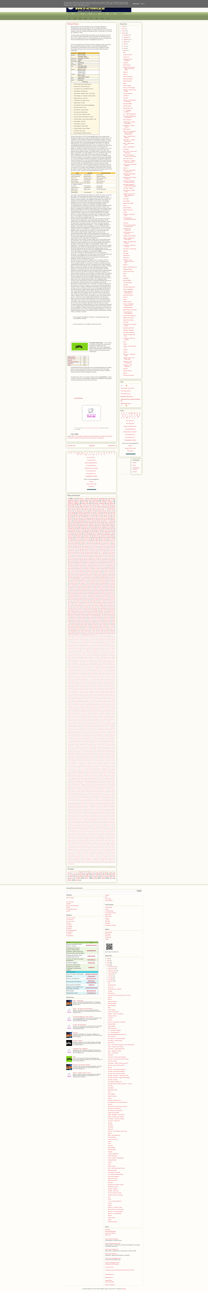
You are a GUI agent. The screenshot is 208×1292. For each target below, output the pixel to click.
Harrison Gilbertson (88, 713)
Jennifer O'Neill (94, 731)
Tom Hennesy (90, 850)
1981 (85, 873)
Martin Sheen (96, 775)
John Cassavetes (98, 738)
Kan (83, 556)
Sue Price (104, 565)
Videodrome (126, 255)
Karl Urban (110, 503)
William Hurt (88, 568)
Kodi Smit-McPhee (92, 757)
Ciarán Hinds (86, 674)
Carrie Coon (97, 544)
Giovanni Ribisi (93, 595)
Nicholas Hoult (88, 562)
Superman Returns (128, 295)
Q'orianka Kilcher (72, 809)
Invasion (93, 596)
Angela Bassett (79, 574)
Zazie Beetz (85, 634)
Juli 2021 (110, 975)
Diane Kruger (112, 688)
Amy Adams (83, 541)
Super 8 (125, 168)
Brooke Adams (99, 663)
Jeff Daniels (85, 600)
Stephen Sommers (97, 841)
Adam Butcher (91, 636)
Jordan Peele (108, 605)
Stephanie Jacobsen (110, 838)
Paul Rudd (76, 507)
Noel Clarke (112, 794)
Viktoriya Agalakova (77, 856)
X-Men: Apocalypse (128, 289)
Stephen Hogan (100, 840)
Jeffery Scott (71, 731)
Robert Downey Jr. (106, 500)
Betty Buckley (90, 655)
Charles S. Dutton (86, 670)
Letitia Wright (103, 608)
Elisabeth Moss (102, 695)
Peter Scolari (102, 806)
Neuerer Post (71, 445)
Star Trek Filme (70, 902)
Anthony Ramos (107, 574)
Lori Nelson (78, 766)
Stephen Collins (86, 840)
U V (90, 454)
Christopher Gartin (72, 674)
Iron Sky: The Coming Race (79, 1024)
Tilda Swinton (81, 632)
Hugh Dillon (91, 717)
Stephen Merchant (75, 841)
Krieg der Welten (127, 103)
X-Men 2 (125, 297)
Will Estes (84, 859)
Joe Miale (110, 735)
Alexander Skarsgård (74, 541)
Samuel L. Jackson (84, 498)
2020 (75, 18)
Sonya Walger (112, 837)
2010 (93, 876)
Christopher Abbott (92, 673)
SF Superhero (69, 932)
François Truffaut (79, 705)
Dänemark (109, 589)
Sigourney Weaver (73, 501)
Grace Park (86, 710)
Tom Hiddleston (98, 850)
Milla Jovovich (97, 536)
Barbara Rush (90, 652)
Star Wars (103, 13)
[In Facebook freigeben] (76, 434)
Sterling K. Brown (103, 629)
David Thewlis (70, 686)
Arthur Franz (82, 651)
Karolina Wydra (74, 751)
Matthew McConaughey (93, 612)
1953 (72, 871)
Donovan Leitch (77, 692)
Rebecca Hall (90, 621)
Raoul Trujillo (73, 812)
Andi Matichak (105, 643)
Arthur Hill (88, 651)
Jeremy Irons (70, 602)
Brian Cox (109, 577)
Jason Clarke (73, 728)
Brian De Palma (89, 513)
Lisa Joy (73, 766)
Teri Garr (99, 846)
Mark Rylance (80, 611)
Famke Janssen (110, 592)
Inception (70, 360)
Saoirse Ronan (110, 564)
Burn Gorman (90, 664)
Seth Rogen (83, 834)
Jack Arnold (97, 506)
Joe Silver (81, 736)
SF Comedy (95, 13)
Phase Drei (90, 620)
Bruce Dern (113, 663)
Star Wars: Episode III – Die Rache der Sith (129, 181)
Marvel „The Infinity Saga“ (72, 905)
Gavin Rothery (86, 707)
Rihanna (108, 623)
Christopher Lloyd (93, 583)
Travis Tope (83, 853)
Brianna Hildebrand (103, 661)
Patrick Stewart (106, 536)
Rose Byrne (102, 564)
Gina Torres (85, 595)
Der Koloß (125, 322)
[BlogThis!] (73, 434)
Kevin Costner (78, 608)
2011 (97, 876)
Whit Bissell (104, 633)
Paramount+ (91, 486)
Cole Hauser (112, 583)
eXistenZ (125, 251)
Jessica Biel (83, 732)
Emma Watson (98, 698)
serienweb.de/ (91, 993)
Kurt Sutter (78, 759)
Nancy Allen (71, 791)
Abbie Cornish (93, 524)
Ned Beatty (91, 793)
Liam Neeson (71, 438)
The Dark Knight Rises (73, 361)
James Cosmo (98, 725)
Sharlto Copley (97, 565)
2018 (86, 18)
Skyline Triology (70, 897)
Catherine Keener (84, 580)
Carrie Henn (88, 667)
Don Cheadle (72, 509)
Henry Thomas (70, 716)
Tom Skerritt (86, 567)
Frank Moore (93, 704)
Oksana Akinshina (85, 796)
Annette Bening (88, 574)
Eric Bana (96, 592)
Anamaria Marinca (98, 643)
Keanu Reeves (72, 505)
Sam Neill (111, 537)
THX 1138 (125, 198)
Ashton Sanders (102, 651)
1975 (109, 871)
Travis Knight (76, 853)
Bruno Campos (78, 664)
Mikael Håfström (88, 787)
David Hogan (109, 683)
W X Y (96, 454)
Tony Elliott (85, 852)
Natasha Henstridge (78, 521)
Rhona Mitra (81, 564)
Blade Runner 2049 (128, 203)
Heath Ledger (111, 713)
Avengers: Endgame (128, 330)
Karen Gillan (78, 518)
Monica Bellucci (111, 788)
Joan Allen (70, 735)
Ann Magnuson (90, 646)
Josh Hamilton (75, 747)
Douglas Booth (84, 692)
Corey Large (89, 677)
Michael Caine (77, 438)
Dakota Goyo (102, 584)
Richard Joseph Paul (89, 815)
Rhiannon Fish (82, 813)
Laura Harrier (111, 760)
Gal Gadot (95, 550)
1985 (101, 873)
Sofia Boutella (71, 629)
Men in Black (101, 781)
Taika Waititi (100, 630)
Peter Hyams (76, 620)
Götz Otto (106, 711)
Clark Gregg (102, 527)
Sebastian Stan (78, 565)
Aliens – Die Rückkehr (129, 147)
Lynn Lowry (77, 769)
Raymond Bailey (93, 812)
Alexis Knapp (104, 640)
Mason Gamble (101, 776)
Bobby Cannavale (81, 577)
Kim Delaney (109, 756)
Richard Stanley (84, 623)
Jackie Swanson (103, 722)
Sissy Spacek (89, 837)
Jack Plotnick (95, 722)
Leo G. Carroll (78, 763)
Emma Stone (83, 698)
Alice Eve (74, 572)
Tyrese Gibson (86, 540)
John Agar (71, 603)
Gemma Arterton (94, 707)
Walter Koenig (110, 567)
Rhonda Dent (88, 813)
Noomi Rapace (98, 617)
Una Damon (102, 855)
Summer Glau (93, 843)
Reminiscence (126, 65)
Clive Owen (109, 527)
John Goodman (95, 555)
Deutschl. (88, 515)
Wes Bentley (78, 859)
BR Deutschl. (84, 575)
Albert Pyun (85, 503)
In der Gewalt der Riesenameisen (127, 312)
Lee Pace (71, 558)
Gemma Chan (112, 593)
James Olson (77, 726)
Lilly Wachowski (78, 534)
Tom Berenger (78, 850)
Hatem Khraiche (97, 713)
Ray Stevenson (81, 621)
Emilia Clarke (80, 592)
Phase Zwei (108, 937)
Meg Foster (74, 781)
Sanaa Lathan (86, 627)
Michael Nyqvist (111, 784)
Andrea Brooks (112, 643)
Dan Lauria (96, 680)
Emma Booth (76, 698)
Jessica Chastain (110, 553)
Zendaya (104, 568)
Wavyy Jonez (111, 858)
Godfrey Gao (70, 710)
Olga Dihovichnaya (108, 796)
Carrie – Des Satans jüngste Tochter (128, 304)
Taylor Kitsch (71, 846)
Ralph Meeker (88, 810)
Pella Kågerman (108, 803)
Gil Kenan (79, 595)
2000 (97, 874)
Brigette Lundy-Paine (79, 663)
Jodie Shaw (91, 735)
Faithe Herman (107, 701)
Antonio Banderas (71, 649)
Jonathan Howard (79, 744)
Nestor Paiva (106, 615)
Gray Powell (113, 710)
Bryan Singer (75, 527)
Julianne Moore (93, 606)
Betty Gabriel (98, 575)
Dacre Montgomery (98, 679)
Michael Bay (93, 519)
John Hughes (81, 739)
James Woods (106, 598)
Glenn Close (105, 530)
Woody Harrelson (85, 507)
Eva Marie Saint (105, 700)
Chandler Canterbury (104, 580)
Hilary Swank (103, 716)
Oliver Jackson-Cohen (75, 797)
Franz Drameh (71, 705)
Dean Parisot (85, 587)
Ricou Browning (101, 623)
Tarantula (125, 223)
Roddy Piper (105, 821)
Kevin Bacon (70, 608)
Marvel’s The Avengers (129, 87)
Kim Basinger (103, 756)
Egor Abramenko (86, 695)
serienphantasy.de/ (91, 987)
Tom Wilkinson (100, 438)
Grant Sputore (99, 710)
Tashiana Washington (111, 844)
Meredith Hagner (108, 781)
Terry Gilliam (70, 847)
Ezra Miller (102, 592)
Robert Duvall (93, 818)
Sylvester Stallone (85, 630)
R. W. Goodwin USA (95, 809)
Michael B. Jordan (111, 612)
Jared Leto (87, 599)
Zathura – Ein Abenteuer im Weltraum (129, 100)
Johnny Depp (90, 741)
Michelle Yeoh (98, 561)
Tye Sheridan (78, 540)
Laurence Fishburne (73, 503)
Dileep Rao (78, 689)
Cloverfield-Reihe (92, 676)
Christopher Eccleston (111, 673)
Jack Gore (77, 722)
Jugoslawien (74, 748)
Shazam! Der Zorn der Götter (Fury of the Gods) (129, 69)
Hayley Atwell (104, 713)
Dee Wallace (79, 547)
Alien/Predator (110, 524)
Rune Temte (94, 825)
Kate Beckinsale (97, 751)
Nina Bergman (81, 794)
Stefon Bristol (93, 838)
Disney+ (91, 481)
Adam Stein (97, 636)
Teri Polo (104, 846)
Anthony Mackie (92, 505)
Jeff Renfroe (113, 729)
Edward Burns (93, 694)
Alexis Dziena (97, 640)
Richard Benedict (96, 813)
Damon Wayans (72, 680)
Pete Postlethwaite (90, 804)
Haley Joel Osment (72, 713)
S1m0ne (125, 349)
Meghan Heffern (81, 781)
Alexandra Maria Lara (76, 640)
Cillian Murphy (95, 436)
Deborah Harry (82, 688)
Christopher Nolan (87, 436)
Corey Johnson (83, 677)
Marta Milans (74, 775)
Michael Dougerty (112, 782)
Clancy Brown (98, 674)
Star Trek (111, 13)
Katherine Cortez (82, 753)
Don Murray (80, 691)
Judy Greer (75, 556)
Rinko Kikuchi (112, 816)
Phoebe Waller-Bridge (75, 807)
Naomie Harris (104, 791)
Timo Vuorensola (80, 849)
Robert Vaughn (102, 624)
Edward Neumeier (78, 695)
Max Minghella (86, 779)
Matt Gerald (91, 778)
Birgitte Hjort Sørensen (108, 657)
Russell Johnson (108, 825)
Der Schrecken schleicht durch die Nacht (129, 225)
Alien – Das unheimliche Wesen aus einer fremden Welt (129, 133)
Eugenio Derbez (97, 700)
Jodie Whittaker (98, 735)
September (127, 39)
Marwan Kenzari (71, 776)
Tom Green (84, 850)
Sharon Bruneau (97, 834)
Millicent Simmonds (75, 788)
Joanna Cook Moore (83, 735)
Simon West (83, 837)
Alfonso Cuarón (107, 571)
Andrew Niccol (106, 512)
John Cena (105, 738)
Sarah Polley (73, 831)
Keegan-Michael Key (73, 754)
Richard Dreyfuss (112, 813)
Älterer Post (111, 445)
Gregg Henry (71, 711)
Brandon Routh (94, 660)
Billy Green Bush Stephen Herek (96, 657)
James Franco (72, 553)
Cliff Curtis (86, 676)
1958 (87, 871)
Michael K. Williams (80, 784)
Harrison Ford (89, 506)
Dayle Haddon (111, 686)
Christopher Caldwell (102, 673)
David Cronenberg (98, 498)
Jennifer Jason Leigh (99, 553)
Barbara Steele (97, 652)
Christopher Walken (103, 583)
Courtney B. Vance (110, 677)
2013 (107, 876)
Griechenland (84, 711)
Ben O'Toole (82, 654)
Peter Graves (89, 806)
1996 (83, 874)
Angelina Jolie (71, 525)
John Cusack (88, 603)
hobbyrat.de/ (91, 956)
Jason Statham (86, 728)
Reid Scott (110, 812)
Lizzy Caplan (111, 608)
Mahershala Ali (103, 609)
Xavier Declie (71, 634)
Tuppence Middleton (71, 855)
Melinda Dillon (95, 781)
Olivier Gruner (89, 797)
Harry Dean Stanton (72, 596)
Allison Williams (98, 642)
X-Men (125, 299)
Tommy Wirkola (78, 852)
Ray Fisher (74, 621)
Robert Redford (75, 821)
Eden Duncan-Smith (85, 694)
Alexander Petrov (89, 571)
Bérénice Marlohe (98, 664)
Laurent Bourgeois (71, 762)
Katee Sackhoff (74, 753)
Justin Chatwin (84, 750)
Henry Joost (111, 714)
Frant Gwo (105, 704)
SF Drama (68, 923)
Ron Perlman (78, 537)
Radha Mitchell (74, 810)
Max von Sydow (105, 779)
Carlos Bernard (75, 667)
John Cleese (111, 738)
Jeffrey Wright (93, 600)
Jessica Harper (89, 732)
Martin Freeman (89, 775)
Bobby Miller (101, 658)
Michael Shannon (78, 785)
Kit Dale (80, 757)
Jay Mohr (106, 728)
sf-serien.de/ (91, 976)
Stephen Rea (83, 841)
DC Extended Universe (71, 909)
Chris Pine (105, 513)
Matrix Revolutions (128, 78)
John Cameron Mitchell (82, 738)
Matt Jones (96, 778)
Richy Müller (93, 623)
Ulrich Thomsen (96, 855)
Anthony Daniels (82, 505)
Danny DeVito (94, 682)
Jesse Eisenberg (75, 732)
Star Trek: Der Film (128, 158)
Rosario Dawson (109, 824)
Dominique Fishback (103, 547)
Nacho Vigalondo (112, 790)
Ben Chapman (75, 654)
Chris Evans (102, 507)
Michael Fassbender (102, 519)
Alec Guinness (72, 571)
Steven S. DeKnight (72, 843)
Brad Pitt (72, 660)
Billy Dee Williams (85, 657)
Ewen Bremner (86, 701)
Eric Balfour (104, 698)
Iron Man (125, 98)
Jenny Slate (108, 731)
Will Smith (111, 633)
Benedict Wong (92, 543)
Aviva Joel (78, 652)
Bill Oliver (106, 655)
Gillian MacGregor (91, 708)
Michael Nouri (103, 784)
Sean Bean (70, 565)
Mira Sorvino (83, 788)
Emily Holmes (70, 698)
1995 (79, 874)
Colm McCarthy (75, 677)
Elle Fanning (97, 590)
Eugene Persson (90, 700)
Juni (125, 46)
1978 (73, 873)
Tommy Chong (112, 850)
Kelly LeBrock (99, 754)
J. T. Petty (113, 720)
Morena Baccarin (71, 615)
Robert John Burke (107, 818)
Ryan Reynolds (103, 537)
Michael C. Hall (83, 782)
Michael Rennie (70, 785)
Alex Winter (100, 639)
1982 (89, 873)
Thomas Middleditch (72, 632)
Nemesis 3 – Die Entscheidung (127, 362)
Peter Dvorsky (74, 806)
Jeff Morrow (101, 729)
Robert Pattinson (84, 624)
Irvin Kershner (86, 720)
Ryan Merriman (93, 827)
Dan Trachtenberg (111, 584)
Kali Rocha (104, 750)
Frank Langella (86, 704)
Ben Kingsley (80, 513)
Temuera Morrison (86, 846)
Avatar (73, 652)
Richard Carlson (106, 621)
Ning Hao (87, 794)
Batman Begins (71, 356)
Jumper (125, 212)
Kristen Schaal (104, 757)
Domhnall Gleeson (109, 528)
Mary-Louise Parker (93, 776)
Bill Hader (96, 655)
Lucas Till (112, 766)
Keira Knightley (87, 754)
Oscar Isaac (89, 521)
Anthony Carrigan (78, 648)
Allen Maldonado (90, 642)
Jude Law (85, 510)
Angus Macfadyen (81, 646)
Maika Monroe (93, 559)
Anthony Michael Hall (96, 648)
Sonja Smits (106, 837)
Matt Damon (94, 534)
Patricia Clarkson (74, 800)
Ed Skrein (74, 590)
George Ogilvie (75, 708)
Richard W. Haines (75, 816)
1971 (102, 871)
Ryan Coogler (95, 626)
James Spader (83, 531)
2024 (123, 26)
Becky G (69, 654)
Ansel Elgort (79, 525)
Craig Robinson (77, 679)
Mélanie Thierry (80, 615)
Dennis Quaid (102, 587)
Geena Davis (104, 593)
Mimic (114, 561)
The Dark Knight (72, 358)
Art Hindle (76, 651)
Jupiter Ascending (127, 76)
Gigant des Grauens (128, 320)
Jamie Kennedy (79, 599)
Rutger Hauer (93, 438)
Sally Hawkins (109, 827)
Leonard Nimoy (97, 518)
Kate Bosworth (104, 751)
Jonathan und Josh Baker (106, 744)
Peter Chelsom (109, 804)
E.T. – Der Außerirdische (129, 114)
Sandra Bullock (94, 627)
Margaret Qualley (81, 772)
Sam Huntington (82, 828)
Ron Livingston (71, 626)
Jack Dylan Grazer (103, 596)
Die (82, 453)
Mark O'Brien (81, 773)
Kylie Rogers (90, 759)
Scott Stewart (108, 831)
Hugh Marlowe (104, 717)
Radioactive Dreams (128, 375)
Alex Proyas (83, 639)
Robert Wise (95, 564)
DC (87, 465)
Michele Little (108, 785)
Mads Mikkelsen (84, 559)
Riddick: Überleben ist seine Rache (128, 238)
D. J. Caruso (90, 679)
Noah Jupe (100, 794)
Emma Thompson (90, 698)
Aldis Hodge (112, 569)
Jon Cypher (71, 742)
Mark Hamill (85, 519)
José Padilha (94, 747)
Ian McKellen (95, 552)
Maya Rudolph (112, 779)
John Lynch (70, 605)
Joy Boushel (101, 747)
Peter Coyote (108, 618)
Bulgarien (85, 664)
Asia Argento (108, 651)
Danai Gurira (109, 680)
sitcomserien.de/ (91, 978)
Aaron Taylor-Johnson (72, 569)
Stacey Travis (79, 838)
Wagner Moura (91, 858)
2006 (76, 876)
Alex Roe (89, 639)
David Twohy (90, 528)
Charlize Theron (105, 544)
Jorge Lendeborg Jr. (98, 745)
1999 (93, 874)
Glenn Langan (104, 708)
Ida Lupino (88, 719)
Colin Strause (80, 584)
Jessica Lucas (104, 732)
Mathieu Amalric (76, 778)
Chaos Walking (127, 207)
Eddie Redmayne (75, 694)
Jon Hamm (77, 742)
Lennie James (71, 763)
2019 (80, 18)
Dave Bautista (71, 506)
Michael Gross (71, 561)
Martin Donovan (81, 775)
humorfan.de (91, 959)
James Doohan (111, 552)
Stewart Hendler (81, 843)
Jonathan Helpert (71, 744)
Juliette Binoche (102, 606)
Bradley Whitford (101, 577)
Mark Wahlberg (95, 611)
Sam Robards (104, 828)
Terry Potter (76, 847)
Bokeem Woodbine (91, 577)
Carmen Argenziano (103, 578)
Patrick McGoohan (96, 800)
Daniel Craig (80, 586)
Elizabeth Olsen (94, 549)
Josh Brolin (108, 516)
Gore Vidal (80, 710)
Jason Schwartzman (96, 599)
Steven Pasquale (112, 841)
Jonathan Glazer (110, 742)
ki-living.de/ (91, 962)
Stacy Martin (86, 838)
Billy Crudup (78, 657)
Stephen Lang (108, 522)
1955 (79, 871)
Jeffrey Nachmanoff (79, 731)
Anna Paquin (98, 541)
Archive (100, 649)
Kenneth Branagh (96, 556)
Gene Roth (100, 707)
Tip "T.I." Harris (99, 849)
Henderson (91, 714)
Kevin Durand (76, 756)
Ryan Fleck (80, 827)
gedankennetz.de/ (91, 945)
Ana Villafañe (83, 643)
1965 (91, 871)
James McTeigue (71, 726)
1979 (76, 873)
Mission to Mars (127, 301)
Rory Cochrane (94, 824)
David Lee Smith (82, 685)
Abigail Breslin (112, 540)
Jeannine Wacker (76, 600)
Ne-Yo (86, 793)
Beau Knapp (111, 652)
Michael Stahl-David (94, 785)
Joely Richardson (86, 555)
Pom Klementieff (96, 807)
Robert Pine (100, 819)
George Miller (103, 550)
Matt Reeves (83, 612)
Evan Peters (71, 701)
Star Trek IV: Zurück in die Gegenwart (130, 152)
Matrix (124, 83)
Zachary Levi (78, 634)
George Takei (97, 530)
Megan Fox (102, 612)
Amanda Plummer (82, 572)
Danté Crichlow (108, 682)
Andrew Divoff (71, 574)
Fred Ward (88, 593)
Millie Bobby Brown (109, 614)
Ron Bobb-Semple (85, 822)
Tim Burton (98, 632)
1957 (83, 871)
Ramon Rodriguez (95, 810)
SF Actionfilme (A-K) (91, 471)
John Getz (70, 739)
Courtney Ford (70, 679)
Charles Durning (78, 670)
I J (95, 453)
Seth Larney (77, 834)
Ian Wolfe (83, 719)
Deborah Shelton (98, 688)
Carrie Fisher (98, 513)
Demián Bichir (87, 547)
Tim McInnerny (111, 847)
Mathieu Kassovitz (83, 778)
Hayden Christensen (72, 552)
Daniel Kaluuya (88, 586)
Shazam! (125, 72)
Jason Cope (79, 728)
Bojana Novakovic (108, 658)
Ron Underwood (74, 824)
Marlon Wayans (103, 773)
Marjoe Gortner (106, 772)
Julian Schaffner (85, 606)
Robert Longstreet (83, 819)
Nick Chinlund (75, 617)
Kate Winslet (111, 606)
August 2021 (111, 973)
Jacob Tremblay (78, 723)
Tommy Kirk (71, 852)
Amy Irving (100, 572)
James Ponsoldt (85, 726)
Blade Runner (126, 129)
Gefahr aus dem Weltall (129, 235)
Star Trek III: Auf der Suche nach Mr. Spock (129, 155)
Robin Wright (111, 624)
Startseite (92, 445)
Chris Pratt (95, 501)
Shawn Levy (111, 627)
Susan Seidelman (107, 843)
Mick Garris (74, 787)
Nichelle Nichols (79, 562)
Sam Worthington (90, 522)
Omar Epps (95, 797)
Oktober (126, 37)
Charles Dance (75, 581)
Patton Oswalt (104, 800)
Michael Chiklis (90, 782)
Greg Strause (101, 595)
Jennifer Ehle (111, 600)
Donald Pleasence (110, 691)
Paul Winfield (82, 803)
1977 (69, 873)
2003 (110, 874)
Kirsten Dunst (74, 757)
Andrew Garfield (80, 645)
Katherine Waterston (91, 753)
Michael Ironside (72, 614)
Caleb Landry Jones (88, 544)
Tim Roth (74, 849)
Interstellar (70, 363)
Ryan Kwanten (86, 827)
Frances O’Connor (71, 704)
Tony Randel (104, 852)
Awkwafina (84, 652)
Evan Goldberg (112, 700)
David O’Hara (96, 685)
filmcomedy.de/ (91, 990)
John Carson (91, 738)
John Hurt (102, 555)
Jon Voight (89, 742)
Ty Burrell (79, 855)
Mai (125, 48)
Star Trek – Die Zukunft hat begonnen (129, 171)
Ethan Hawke (110, 549)
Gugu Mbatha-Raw (92, 711)
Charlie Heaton (94, 670)
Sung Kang (100, 843)
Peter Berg (103, 804)
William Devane (90, 859)
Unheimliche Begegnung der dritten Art (129, 116)
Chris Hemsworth (93, 500)
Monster (69, 790)
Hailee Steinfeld (112, 711)
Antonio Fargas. (79, 649)
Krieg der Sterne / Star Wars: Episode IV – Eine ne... (129, 195)
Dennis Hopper (93, 587)
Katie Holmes (109, 436)
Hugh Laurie (97, 717)
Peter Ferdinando (82, 806)
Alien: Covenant (127, 119)
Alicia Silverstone (75, 642)
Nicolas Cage (96, 562)
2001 (101, 874)
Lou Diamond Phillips (86, 766)
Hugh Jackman (98, 509)
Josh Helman (82, 747)
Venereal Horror (94, 567)
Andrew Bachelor (72, 645)
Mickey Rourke (80, 787)
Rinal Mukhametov (105, 816)
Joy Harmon (107, 747)
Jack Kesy (82, 722)
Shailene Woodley (88, 565)
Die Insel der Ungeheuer (129, 315)
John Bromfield (109, 736)
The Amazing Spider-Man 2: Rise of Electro (83, 1016)
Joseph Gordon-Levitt (109, 531)
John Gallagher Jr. (109, 603)
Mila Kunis (106, 787)
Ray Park (86, 812)
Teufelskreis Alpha (128, 307)
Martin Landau (103, 611)
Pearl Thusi (88, 803)
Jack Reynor (72, 598)
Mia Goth (77, 782)
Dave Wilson (74, 683)
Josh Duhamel (71, 533)
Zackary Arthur (100, 862)
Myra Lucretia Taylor (95, 790)
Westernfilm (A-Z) (126, 403)
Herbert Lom (89, 716)
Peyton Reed (108, 806)
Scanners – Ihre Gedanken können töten (128, 261)
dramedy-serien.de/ (91, 974)
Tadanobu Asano (87, 844)
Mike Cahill (100, 614)
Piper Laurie (89, 807)
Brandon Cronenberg (86, 660)
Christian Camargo (77, 673)
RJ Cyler (102, 809)
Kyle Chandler (105, 533)
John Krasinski (88, 739)
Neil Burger (71, 562)
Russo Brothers (86, 537)
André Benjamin (103, 645)
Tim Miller (69, 849)
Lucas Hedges (106, 766)
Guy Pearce (111, 550)
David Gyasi (103, 683)
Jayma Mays (111, 728)
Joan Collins (75, 735)
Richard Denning (104, 813)
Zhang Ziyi (112, 862)
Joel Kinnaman (102, 736)
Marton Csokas (104, 775)
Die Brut (125, 264)
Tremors (92, 512)
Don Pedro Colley (87, 691)
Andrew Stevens (96, 645)
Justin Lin (90, 750)
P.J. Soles (101, 797)
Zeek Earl (106, 862)
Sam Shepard (111, 828)
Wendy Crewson (71, 859)
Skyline (101, 837)
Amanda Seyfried (92, 572)
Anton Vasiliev (111, 648)
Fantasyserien (120, 13)
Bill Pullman (112, 575)
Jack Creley (71, 722)
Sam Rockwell (78, 627)
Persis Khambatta (75, 804)
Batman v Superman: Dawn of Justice (82, 1072)
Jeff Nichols (107, 729)
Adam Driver (102, 524)
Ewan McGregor (80, 550)
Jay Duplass (100, 728)
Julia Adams (80, 748)
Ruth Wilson (74, 827)
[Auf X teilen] (74, 434)
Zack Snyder (104, 540)
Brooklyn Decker (106, 663)
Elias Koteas (89, 590)
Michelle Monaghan (92, 614)
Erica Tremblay (76, 700)
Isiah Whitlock (93, 720)
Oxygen (107, 895)
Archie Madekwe (94, 649)
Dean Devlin (70, 688)
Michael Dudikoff (72, 784)
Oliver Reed (83, 797)
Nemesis (125, 368)
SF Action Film (69, 919)
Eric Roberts (70, 700)
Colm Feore (87, 584)
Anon (124, 341)
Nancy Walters (78, 791)
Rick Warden (83, 816)
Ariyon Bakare (70, 651)
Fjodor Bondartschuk (79, 593)
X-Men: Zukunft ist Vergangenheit (128, 292)
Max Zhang (99, 779)
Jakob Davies (91, 725)
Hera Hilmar (83, 716)
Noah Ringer (105, 794)
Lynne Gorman (84, 769)
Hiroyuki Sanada (111, 716)
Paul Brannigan (111, 800)
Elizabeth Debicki (84, 549)
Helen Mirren (77, 714)
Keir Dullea (80, 754)
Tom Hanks (70, 540)
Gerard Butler (72, 595)
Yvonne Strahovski (85, 862)
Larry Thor (91, 760)
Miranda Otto (98, 788)
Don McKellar (74, 691)
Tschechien (112, 853)
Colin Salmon (72, 584)
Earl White (111, 692)
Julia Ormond (92, 748)
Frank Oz (79, 530)
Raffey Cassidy (81, 810)
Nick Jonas (110, 793)
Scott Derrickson (103, 627)
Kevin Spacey (105, 556)
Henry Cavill (81, 596)
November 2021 (112, 966)
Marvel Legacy (111, 775)
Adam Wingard (104, 636)
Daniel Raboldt (81, 682)
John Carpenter (79, 603)
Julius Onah (111, 748)
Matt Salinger (108, 778)
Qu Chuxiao (79, 809)
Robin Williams (90, 821)
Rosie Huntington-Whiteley (77, 825)
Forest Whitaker (71, 530)
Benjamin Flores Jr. (82, 655)
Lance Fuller (105, 759)
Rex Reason (75, 813)
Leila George (92, 762)
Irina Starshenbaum (79, 720)
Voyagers (125, 62)
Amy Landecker (70, 643)
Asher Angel (76, 575)
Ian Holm (81, 552)
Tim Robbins (96, 539)
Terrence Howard (110, 846)
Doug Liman (75, 549)
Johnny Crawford (83, 741)
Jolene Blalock (112, 741)
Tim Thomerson (105, 632)
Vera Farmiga (103, 567)
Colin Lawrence (108, 676)
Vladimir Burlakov (77, 858)
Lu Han (100, 766)
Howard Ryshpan (84, 717)
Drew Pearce (98, 692)
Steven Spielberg (72, 512)
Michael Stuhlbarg (82, 614)
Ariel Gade (105, 649)
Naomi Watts (97, 791)
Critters (69, 13)
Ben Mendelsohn (83, 543)
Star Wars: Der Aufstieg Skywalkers (129, 174)
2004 (114, 874)
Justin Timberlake (97, 750)
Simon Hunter (70, 837)
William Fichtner (80, 568)
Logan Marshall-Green (73, 609)
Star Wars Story (94, 629)
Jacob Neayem (70, 723)
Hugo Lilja (110, 717)
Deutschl (109, 587)
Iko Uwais (101, 719)
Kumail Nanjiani (72, 759)
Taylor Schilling (78, 846)
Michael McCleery (96, 784)
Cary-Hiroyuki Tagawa (105, 667)
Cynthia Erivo (84, 679)
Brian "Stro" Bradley (88, 661)
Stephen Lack (107, 840)
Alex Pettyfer (80, 571)
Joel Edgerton (95, 736)
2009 (87, 876)
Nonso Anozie (70, 796)
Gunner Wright (100, 711)
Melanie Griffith (88, 781)
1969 (95, 871)
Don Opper (74, 589)
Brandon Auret (78, 660)
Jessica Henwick (97, 732)
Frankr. (79, 509)
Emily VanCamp (88, 592)
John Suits (86, 605)
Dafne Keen (105, 679)
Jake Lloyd (80, 725)
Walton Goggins (104, 858)
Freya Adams (86, 705)
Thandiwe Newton (109, 630)
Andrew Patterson (87, 645)
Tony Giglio (91, 852)
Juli (125, 44)
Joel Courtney (103, 602)
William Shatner (96, 568)
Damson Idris (78, 680)
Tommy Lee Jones (87, 633)
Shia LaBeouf (71, 539)
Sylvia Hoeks (74, 844)
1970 (98, 871)
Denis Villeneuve (79, 515)
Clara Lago (105, 674)
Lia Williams (104, 763)
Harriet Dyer (80, 713)
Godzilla (75, 710)
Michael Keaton (110, 534)
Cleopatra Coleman (78, 676)
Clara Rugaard (111, 674)
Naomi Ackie (84, 791)
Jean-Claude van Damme (87, 729)
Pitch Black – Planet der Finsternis (129, 246)
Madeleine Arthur (107, 769)
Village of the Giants (128, 317)
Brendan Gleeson (112, 660)
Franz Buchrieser (112, 704)
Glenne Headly (111, 708)
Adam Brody (84, 636)
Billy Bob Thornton (71, 657)
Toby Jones (103, 539)
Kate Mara (78, 533)
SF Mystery (69, 928)
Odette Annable (77, 796)
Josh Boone (105, 745)
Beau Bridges (104, 652)
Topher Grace (111, 852)
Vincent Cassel (95, 856)
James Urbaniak (93, 726)
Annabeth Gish (70, 648)
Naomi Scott (91, 791)
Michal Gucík (101, 785)
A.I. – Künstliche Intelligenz (127, 111)
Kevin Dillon (70, 756)
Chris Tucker (70, 673)
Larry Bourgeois (85, 760)
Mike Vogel (100, 787)
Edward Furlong (108, 694)
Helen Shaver (84, 714)
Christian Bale (79, 436)
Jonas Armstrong (102, 742)
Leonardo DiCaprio (79, 558)
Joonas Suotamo (83, 745)
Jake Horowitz (73, 725)
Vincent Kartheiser (103, 856)
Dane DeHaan (72, 586)
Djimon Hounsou (99, 528)
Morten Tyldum (81, 790)
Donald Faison (95, 691)
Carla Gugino (95, 578)
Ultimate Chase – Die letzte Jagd (128, 358)
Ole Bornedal (92, 796)
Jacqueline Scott (102, 723)
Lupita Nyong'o (76, 519)
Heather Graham (71, 714)
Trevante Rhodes (97, 853)
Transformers (78, 13)
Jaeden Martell (109, 723)
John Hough (75, 739)
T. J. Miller (80, 844)
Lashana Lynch (104, 760)
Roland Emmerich (102, 510)
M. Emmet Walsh (91, 769)
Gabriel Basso (108, 705)
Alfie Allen (110, 640)
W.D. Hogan (84, 858)
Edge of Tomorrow (128, 210)
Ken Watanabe (87, 533)
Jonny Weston (100, 605)
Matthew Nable (74, 779)
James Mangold (111, 725)
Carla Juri (69, 667)
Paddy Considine (107, 797)
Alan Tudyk (105, 569)
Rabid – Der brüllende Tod (130, 267)
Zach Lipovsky (93, 862)
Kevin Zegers (82, 756)
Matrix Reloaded (127, 81)
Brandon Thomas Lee (103, 660)
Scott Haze (95, 831)
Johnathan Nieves (75, 741)
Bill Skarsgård (72, 577)
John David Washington (98, 603)
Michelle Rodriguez (88, 561)
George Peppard (83, 708)
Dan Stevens (102, 680)
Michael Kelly (88, 784)
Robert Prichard (108, 819)
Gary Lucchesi (73, 707)
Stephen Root (90, 841)
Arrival (125, 205)
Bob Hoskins (88, 658)
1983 (93, 873)
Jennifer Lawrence (107, 501)
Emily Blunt (102, 549)
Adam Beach (78, 636)
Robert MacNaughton (92, 819)
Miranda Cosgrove (90, 788)
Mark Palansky (89, 773)
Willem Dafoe (95, 540)
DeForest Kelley (71, 547)
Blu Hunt (83, 658)
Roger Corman (71, 822)
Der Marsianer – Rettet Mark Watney (129, 122)
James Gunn (75, 531)
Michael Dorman (98, 782)
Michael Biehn (101, 559)
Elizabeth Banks (97, 515)
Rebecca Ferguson (72, 522)
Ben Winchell (93, 654)
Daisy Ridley (82, 528)
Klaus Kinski (85, 757)
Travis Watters (89, 853)
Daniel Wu (102, 546)
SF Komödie (69, 926)
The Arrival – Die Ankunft (129, 248)
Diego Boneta (71, 689)
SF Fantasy (69, 925)
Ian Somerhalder (76, 719)
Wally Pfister (97, 858)
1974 (106, 871)
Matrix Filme (86, 534)
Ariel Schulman (111, 649)
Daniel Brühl (75, 682)
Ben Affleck (75, 543)
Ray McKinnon (80, 812)
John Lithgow (95, 739)
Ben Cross (91, 575)
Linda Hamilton (96, 558)
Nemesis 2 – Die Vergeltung (127, 365)
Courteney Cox (102, 677)
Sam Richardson (96, 828)
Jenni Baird (87, 731)
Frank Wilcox (99, 704)
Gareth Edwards (96, 593)
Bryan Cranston (78, 544)
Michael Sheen (86, 785)
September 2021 (112, 970)
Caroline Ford (82, 667)
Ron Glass (98, 822)
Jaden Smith (89, 598)
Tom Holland (79, 567)
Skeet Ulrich (96, 837)
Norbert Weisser (104, 562)
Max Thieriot (93, 779)
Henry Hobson (97, 714)
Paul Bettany (97, 521)
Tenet (69, 365)
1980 (80, 873)
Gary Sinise (80, 707)
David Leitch (89, 685)
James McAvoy (89, 553)
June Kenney (77, 750)
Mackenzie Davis (88, 609)
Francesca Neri (79, 704)
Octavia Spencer (107, 617)
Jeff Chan (95, 729)
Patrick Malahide (88, 800)
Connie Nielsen (94, 546)
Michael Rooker (80, 536)
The (86, 454)
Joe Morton (95, 602)
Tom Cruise (111, 539)
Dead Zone (126, 257)
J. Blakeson (107, 720)
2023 (77, 880)
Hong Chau (77, 717)
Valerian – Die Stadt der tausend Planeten (83, 1008)
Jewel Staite (111, 732)
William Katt (111, 859)
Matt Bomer (76, 612)
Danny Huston (101, 682)
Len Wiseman (99, 762)
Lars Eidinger (97, 760)
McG (70, 781)
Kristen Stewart (96, 533)
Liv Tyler (103, 558)
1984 (97, 873)
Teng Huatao (93, 846)
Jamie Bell (113, 598)
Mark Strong (87, 611)
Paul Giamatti (100, 618)
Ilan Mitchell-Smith (108, 719)
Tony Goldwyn (97, 852)
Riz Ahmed (88, 564)
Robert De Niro (86, 818)
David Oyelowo (110, 546)
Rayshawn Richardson (102, 812)
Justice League (127, 85)
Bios (124, 52)
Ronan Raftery (81, 824)
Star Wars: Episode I (128, 188)
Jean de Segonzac (77, 729)
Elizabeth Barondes (110, 695)
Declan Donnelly (106, 688)
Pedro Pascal (94, 803)
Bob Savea (95, 658)
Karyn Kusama (81, 751)
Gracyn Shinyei (92, 710)
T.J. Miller (93, 630)
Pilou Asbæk (83, 807)
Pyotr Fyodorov (112, 807)
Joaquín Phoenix (87, 602)
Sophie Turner (78, 629)
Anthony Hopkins (98, 574)
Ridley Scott (81, 522)
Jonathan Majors (97, 744)
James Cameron (99, 503)
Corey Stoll (96, 677)
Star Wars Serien (91, 460)
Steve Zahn (105, 841)
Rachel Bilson (108, 809)
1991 (70, 874)
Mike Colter (94, 787)
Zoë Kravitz (92, 634)
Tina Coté (87, 849)
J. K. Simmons (103, 552)
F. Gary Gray (93, 701)
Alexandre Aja (91, 640)
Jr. (111, 747)
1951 (69, 871)
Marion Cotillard (71, 611)
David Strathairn (111, 685)
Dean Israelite (77, 587)
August (125, 41)
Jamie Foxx (71, 599)
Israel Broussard (101, 720)
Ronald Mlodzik (79, 626)
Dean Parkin (76, 688)
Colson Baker (95, 584)
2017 (91, 18)
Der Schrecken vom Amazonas (128, 233)
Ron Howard (104, 822)
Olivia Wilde (83, 618)
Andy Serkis (94, 507)
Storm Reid (87, 843)
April (125, 50)
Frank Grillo (88, 550)
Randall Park (102, 810)
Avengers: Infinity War (128, 332)
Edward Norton (81, 590)
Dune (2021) (126, 201)
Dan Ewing (85, 680)
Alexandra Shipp (84, 640)
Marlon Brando (96, 773)
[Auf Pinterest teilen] (77, 434)
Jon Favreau (100, 516)
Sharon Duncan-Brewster (106, 834)
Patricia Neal (81, 800)
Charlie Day (83, 581)
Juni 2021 (110, 977)
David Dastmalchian (82, 683)
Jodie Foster (77, 555)
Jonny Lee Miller (76, 745)
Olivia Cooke (112, 562)
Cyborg (125, 373)
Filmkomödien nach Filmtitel (91, 468)
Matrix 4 (125, 74)
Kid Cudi (97, 756)
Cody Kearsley (100, 676)
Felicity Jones (71, 593)
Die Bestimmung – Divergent (128, 59)
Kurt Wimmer (84, 759)
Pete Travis (97, 804)
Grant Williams (106, 710)
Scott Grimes (88, 831)
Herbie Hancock (96, 716)
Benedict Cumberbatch (89, 525)
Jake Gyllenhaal (97, 598)
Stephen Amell (78, 840)
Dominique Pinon (107, 689)
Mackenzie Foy (99, 769)
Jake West (85, 725)
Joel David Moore (87, 736)
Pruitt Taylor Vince (104, 807)
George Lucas (106, 515)
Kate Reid (110, 751)
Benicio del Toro (107, 654)
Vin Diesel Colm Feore (86, 856)
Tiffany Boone (104, 847)
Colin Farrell (112, 513)
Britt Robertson (78, 578)
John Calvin (74, 738)
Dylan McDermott (102, 589)
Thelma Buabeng (97, 847)
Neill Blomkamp (98, 615)
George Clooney (87, 530)
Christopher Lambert (73, 583)
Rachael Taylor (98, 620)
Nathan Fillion (89, 615)
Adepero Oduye (111, 636)
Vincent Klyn (111, 856)
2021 (69, 18)
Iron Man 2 (126, 95)
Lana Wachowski (87, 518)
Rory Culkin (87, 626)
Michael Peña (71, 536)
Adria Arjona (82, 569)
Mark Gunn (75, 773)
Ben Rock (88, 654)
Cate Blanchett (74, 580)
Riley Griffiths (89, 816)
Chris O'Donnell (111, 581)
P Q (113, 453)
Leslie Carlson (91, 763)
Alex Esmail (70, 639)
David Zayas (98, 686)
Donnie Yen (70, 692)
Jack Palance (112, 596)
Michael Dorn (104, 782)
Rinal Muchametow (96, 816)
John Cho (99, 531)
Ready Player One (128, 108)
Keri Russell (112, 754)
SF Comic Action (70, 921)
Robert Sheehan (93, 624)
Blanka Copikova (77, 658)
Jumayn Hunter (70, 750)
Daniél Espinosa (97, 586)
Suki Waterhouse (75, 630)
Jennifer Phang (101, 731)
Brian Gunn (96, 661)
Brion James (86, 663)
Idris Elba (76, 516)
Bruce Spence (71, 664)
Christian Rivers (85, 673)
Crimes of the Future (128, 271)
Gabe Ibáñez (101, 705)
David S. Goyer (103, 685)
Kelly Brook (93, 754)
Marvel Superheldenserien (91, 462)
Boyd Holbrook (107, 525)
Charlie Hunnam (91, 581)
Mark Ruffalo (93, 510)
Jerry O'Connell (78, 602)
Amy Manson (77, 643)
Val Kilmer (108, 855)
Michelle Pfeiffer (79, 561)
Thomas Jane (87, 539)
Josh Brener (111, 745)
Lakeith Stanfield (98, 759)
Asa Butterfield (94, 651)
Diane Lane (94, 547)
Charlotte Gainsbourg (110, 670)
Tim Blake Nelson (90, 632)
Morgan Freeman (86, 438)
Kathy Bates (98, 753)
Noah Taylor (91, 617)
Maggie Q (96, 609)
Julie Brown (99, 748)
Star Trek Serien (91, 457)
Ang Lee (109, 645)
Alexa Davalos (107, 639)
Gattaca (125, 352)
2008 (81, 876)
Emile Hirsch (72, 592)
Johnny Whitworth (105, 741)
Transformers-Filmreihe (83, 512)
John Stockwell (109, 739)
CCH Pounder (105, 664)
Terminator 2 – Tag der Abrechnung (129, 140)
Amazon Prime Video (91, 484)
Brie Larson (108, 543)
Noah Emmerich (93, 794)
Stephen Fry (92, 840)
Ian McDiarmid (87, 552)
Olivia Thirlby (75, 618)
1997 (87, 874)
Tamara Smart (94, 844)
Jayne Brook (70, 729)
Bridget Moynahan (111, 661)
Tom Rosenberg (105, 850)
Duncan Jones (92, 589)
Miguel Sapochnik (107, 561)
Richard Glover (72, 815)
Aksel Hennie (98, 569)
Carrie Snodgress (95, 667)
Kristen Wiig (86, 608)
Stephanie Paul (71, 840)
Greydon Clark (78, 711)
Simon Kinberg (77, 837)
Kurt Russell (112, 556)
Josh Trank (88, 747)
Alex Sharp (94, 639)
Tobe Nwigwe (112, 849)
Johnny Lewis (97, 741)
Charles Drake (70, 670)
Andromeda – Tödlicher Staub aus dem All (129, 161)
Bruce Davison (86, 578)
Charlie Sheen (101, 670)
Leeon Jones (86, 762)
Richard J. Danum (79, 815)
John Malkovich (78, 605)
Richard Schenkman (107, 815)
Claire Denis (92, 674)
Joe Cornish (104, 735)
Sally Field (103, 827)
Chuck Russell (79, 674)
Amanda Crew (105, 642)
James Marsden (80, 553)
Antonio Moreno (86, 649)
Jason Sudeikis (94, 728)
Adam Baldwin (71, 636)
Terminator (111, 565)
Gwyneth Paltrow (88, 509)
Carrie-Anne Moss (84, 527)
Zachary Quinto (84, 524)
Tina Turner (93, 849)
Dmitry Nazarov (91, 689)
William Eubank (71, 568)
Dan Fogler (91, 680)
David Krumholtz (75, 685)
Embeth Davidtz (111, 590)
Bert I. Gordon (101, 505)
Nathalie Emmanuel (79, 793)
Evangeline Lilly (71, 550)
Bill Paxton (99, 525)
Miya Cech (104, 788)
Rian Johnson (98, 621)
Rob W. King (71, 818)
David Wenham (84, 686)
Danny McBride (106, 586)
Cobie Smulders (85, 546)
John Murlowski (102, 739)
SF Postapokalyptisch (71, 930)
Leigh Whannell (94, 608)
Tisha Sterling (106, 849)
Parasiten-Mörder (127, 269)
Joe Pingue (75, 736)
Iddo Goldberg (95, 719)
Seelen (125, 344)
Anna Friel (103, 646)
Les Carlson (85, 763)
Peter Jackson (96, 806)
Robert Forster (100, 818)
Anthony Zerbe (104, 648)
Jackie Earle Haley (80, 598)
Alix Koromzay (82, 642)
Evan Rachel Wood (78, 701)
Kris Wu (99, 757)
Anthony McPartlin (86, 648)
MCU (78, 559)
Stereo (125, 273)
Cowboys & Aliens (127, 93)
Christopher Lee (83, 583)
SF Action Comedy (70, 917)
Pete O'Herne (82, 804)
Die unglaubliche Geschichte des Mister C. (129, 219)
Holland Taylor (70, 717)
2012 (103, 876)
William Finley (97, 859)
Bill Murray (105, 575)
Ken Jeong (106, 754)
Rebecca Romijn (73, 564)
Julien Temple (105, 748)
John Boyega (77, 510)
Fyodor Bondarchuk (94, 705)
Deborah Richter (90, 688)
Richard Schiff (76, 623)
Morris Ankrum (74, 790)
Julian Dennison (76, 606)
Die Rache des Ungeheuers (127, 229)
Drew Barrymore (91, 692)
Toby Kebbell (71, 850)
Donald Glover (102, 691)
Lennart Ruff (112, 762)
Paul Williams (75, 803)
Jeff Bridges (83, 516)
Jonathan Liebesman (88, 744)
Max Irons (80, 779)
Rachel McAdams (107, 620)
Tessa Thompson (71, 567)
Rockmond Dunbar (97, 821)
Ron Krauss (110, 822)
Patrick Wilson (91, 618)
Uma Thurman (96, 633)
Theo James (79, 539)
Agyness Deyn (90, 569)
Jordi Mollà (90, 745)
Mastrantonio (108, 776)
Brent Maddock (72, 661)
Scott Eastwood (81, 831)
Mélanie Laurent (104, 790)
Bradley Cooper (100, 543)
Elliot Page (104, 590)
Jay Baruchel (105, 599)
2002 (105, 874)
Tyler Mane (84, 855)
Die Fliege (125, 253)
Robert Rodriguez (83, 821)
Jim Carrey (70, 555)
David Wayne (76, 686)
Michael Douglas (110, 559)
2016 (97, 18)
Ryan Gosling (103, 626)
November (126, 35)
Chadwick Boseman (93, 580)
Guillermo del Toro (110, 595)
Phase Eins (83, 620)
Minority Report (127, 105)
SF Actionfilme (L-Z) (91, 473)
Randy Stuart (109, 810)
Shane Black (89, 834)
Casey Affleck (112, 667)
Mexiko (73, 782)
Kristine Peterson (112, 757)
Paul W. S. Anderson (108, 521)
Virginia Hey (70, 858)
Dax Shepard (104, 686)
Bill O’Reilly (112, 655)
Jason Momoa (92, 531)
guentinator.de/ (91, 950)
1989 (110, 873)
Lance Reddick (72, 760)
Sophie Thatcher (72, 838)
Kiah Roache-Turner (91, 756)
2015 (102, 18)
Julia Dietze (86, 748)
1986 (105, 873)
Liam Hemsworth (107, 518)
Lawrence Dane (79, 762)
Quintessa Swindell (86, 809)
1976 (113, 871)
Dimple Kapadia (84, 689)
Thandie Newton (89, 847)
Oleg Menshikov (100, 796)
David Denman (90, 683)
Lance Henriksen (112, 759)
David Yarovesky (91, 686)
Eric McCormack (111, 698)
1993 (74, 874)
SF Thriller (68, 934)
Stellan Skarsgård (100, 838)
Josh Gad (69, 747)
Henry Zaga (77, 716)
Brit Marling (93, 663)
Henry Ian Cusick (104, 714)
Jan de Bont (108, 726)
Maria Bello (111, 609)
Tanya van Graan (102, 844)
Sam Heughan (74, 828)
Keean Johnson (112, 753)
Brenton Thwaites (79, 661)
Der (79, 453)
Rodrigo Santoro (112, 821)
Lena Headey (106, 762)
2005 (72, 436)
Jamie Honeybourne (101, 726)
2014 (108, 18)
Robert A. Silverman (78, 818)
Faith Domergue (100, 701)
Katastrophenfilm (89, 751)
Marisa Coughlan (98, 772)
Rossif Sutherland (86, 825)
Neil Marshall (97, 793)
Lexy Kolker (98, 763)
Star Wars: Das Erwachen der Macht (81, 1064)
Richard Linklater (98, 815)
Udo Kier (89, 855)
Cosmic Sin (126, 57)
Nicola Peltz (75, 794)
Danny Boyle (88, 682)
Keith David (88, 556)
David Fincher (96, 683)
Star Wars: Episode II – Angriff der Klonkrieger (129, 185)
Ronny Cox (88, 824)
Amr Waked (112, 642)
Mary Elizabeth (78, 776)
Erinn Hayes (83, 700)
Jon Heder (83, 742)
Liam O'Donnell (111, 763)
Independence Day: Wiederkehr (80, 1048)
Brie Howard (71, 663)
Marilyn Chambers (90, 772)
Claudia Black (70, 676)
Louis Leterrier (94, 766)
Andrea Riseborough (109, 572)
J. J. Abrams (107, 509)
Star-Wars (68, 903)
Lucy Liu (81, 609)
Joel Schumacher (111, 602)
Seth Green (71, 834)
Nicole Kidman (83, 617)
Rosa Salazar (101, 824)
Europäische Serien (91, 476)
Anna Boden (96, 646)
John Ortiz (109, 555)
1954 (76, 871)
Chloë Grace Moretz (101, 581)
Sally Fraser (70, 627)
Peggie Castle (100, 803)
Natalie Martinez (71, 793)
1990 (114, 873)
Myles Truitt (88, 790)
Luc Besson (109, 558)
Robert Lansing (75, 819)
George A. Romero (107, 707)
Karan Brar (110, 750)
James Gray (104, 725)
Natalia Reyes (111, 791)
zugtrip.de (91, 967)
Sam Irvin (89, 828)
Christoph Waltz (76, 546)
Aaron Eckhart (110, 568)
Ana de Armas (90, 643)
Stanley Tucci (87, 629)
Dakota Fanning (112, 679)
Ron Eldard (92, 822)
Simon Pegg (100, 522)
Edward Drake (100, 694)
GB (74, 498)
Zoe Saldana (81, 500)
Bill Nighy (101, 655)
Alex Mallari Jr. (76, 639)
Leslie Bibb (88, 558)
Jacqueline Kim (85, 723)
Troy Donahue (105, 853)
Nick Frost (104, 793)
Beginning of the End (128, 328)
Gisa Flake (98, 708)
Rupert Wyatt (101, 825)
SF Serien (86, 13)
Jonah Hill (93, 605)
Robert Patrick (75, 624)
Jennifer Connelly (102, 600)
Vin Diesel (99, 512)
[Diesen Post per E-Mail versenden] (71, 434)
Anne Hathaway (107, 541)
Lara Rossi (78, 760)
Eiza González (94, 695)
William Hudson (105, 859)
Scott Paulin (101, 831)
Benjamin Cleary (74, 655)
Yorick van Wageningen (76, 862)
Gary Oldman (102, 436)
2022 (123, 31)
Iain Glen (88, 596)
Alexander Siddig (98, 571)
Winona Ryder (75, 524)
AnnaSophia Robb (110, 646)
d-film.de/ (91, 985)
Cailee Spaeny (112, 664)
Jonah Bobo (95, 742)
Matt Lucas (102, 778)
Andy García (91, 541)
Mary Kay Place (85, 776)
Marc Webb (74, 772)
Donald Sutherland (83, 589)
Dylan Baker (104, 692)
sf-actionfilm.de (78, 398)
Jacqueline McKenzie (93, 723)
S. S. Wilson (111, 626)
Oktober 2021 (111, 968)
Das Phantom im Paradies (130, 309)
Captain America (127, 370)
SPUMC (98, 827)
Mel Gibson (101, 534)
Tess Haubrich (82, 847)
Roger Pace (78, 822)
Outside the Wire (127, 54)
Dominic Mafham (99, 689)
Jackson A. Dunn (110, 722)
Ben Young (100, 654)
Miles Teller (88, 536)
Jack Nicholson (89, 722)
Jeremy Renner (91, 516)
